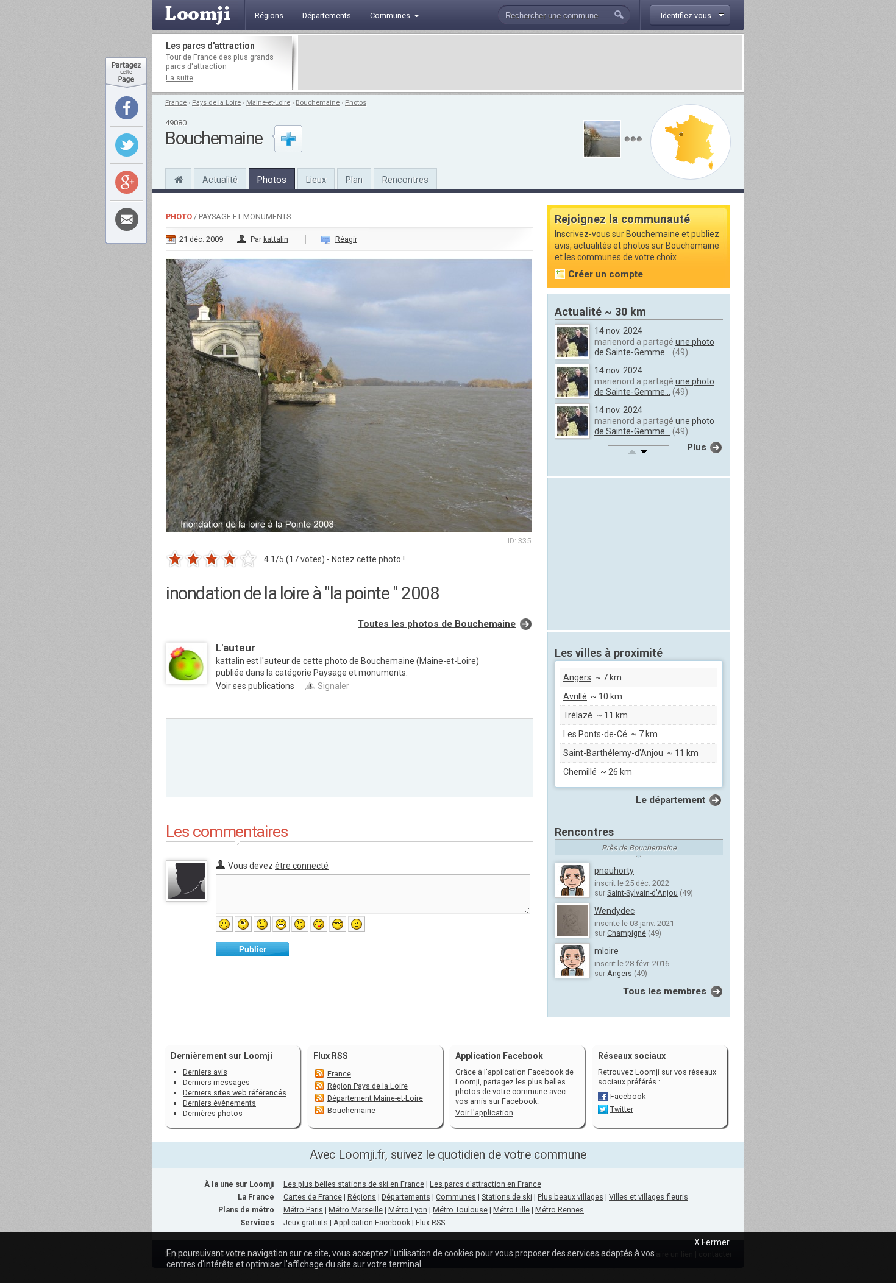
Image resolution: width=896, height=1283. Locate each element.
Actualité (220, 179)
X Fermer (712, 1242)
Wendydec (614, 911)
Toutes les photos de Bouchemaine (437, 623)
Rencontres (405, 179)
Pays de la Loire (216, 103)
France (176, 103)
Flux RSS (330, 1056)
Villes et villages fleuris (648, 1196)
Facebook (627, 1096)
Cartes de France (312, 1196)
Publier (252, 949)
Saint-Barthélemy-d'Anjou (613, 753)
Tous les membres (664, 991)
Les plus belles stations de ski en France (353, 1184)
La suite (179, 77)
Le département (670, 799)
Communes (456, 1196)
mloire (606, 951)
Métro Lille (511, 1209)
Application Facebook (371, 1222)
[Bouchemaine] (178, 178)
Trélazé (577, 715)
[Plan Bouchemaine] (690, 142)
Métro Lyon (407, 1209)
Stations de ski (507, 1196)
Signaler (333, 686)
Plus (696, 447)
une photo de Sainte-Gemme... (654, 347)
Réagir (346, 239)
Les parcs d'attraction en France (485, 1184)
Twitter (621, 1109)
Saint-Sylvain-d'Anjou (642, 892)
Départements (406, 1196)
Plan (354, 179)
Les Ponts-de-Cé (595, 734)
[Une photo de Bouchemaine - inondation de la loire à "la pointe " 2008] (349, 391)
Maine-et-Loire (268, 103)
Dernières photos (213, 1113)
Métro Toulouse (460, 1209)
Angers (577, 677)
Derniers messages (216, 1082)
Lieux (316, 179)
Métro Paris (303, 1209)
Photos (355, 103)
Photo (179, 216)
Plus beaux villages (570, 1196)
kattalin (275, 239)
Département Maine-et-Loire (375, 1098)
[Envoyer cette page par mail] (126, 219)
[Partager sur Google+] (126, 182)
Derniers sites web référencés (234, 1092)
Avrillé (575, 696)
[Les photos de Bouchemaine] (633, 139)
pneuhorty (614, 870)
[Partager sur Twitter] (126, 145)
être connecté (302, 866)
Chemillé (580, 772)
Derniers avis (205, 1071)
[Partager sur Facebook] (126, 107)
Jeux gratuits (305, 1222)
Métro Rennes (559, 1209)
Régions (361, 1196)
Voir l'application (484, 1112)
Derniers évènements (219, 1103)
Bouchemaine (318, 103)
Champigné (626, 933)
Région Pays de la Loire (367, 1085)
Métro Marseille (356, 1209)
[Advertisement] (520, 62)
